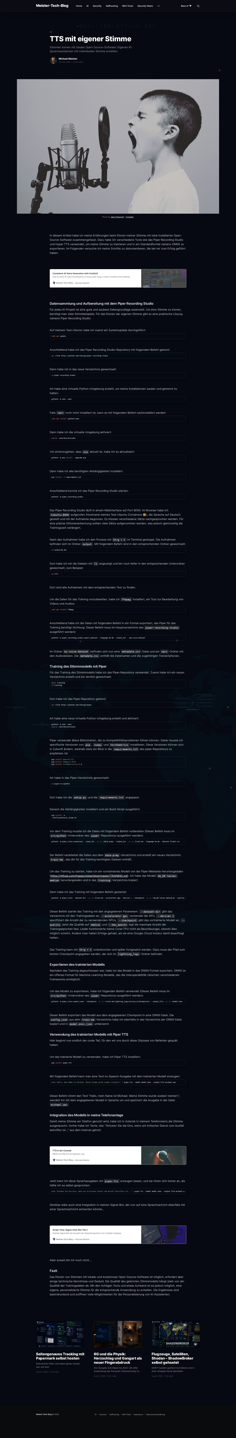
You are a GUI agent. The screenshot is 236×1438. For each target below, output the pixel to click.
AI (87, 5)
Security (97, 5)
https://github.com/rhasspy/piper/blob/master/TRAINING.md (89, 875)
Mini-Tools (127, 5)
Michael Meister (68, 58)
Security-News (145, 5)
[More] (159, 6)
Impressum (138, 1414)
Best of (186, 5)
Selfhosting (112, 5)
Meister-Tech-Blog (52, 5)
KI (95, 1414)
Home (79, 5)
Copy (181, 337)
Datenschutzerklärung (155, 1414)
